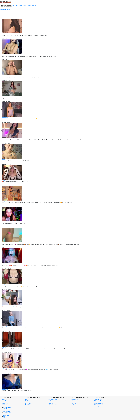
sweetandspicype (5, 284)
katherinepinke (5, 305)
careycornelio (5, 326)
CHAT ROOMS (15, 5)
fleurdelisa (4, 180)
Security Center (6, 411)
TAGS (29, 5)
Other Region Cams (52, 400)
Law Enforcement (7, 412)
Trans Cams (4, 404)
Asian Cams (50, 403)
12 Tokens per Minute (98, 400)
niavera (3, 201)
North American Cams (52, 399)
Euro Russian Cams (52, 402)
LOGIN (31, 5)
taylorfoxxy (4, 138)
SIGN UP (34, 5)
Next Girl (2, 8)
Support (5, 408)
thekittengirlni (5, 222)
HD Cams (73, 400)
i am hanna (4, 368)
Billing (4, 413)
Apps (4, 416)
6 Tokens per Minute (98, 399)
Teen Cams (27, 399)
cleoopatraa (4, 54)
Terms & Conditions (7, 407)
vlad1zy (3, 159)
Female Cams (4, 400)
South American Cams (52, 404)
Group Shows (73, 403)
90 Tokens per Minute (98, 406)
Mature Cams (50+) (29, 404)
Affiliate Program (7, 417)
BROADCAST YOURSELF (23, 5)
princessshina (5, 117)
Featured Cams (5, 399)
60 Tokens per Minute (98, 404)
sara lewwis (4, 34)
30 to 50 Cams (28, 403)
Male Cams (4, 402)
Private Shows (74, 402)
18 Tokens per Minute (98, 402)
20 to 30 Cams (28, 402)
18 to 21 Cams (28, 400)
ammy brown (5, 243)
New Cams (73, 404)
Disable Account (6, 415)
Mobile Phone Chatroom (5, 9)
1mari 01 (4, 347)
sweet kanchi (5, 389)
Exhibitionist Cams (75, 399)
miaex (3, 96)
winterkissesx (5, 75)
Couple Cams (4, 403)
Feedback (5, 409)
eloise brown (4, 263)
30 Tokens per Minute (98, 403)
